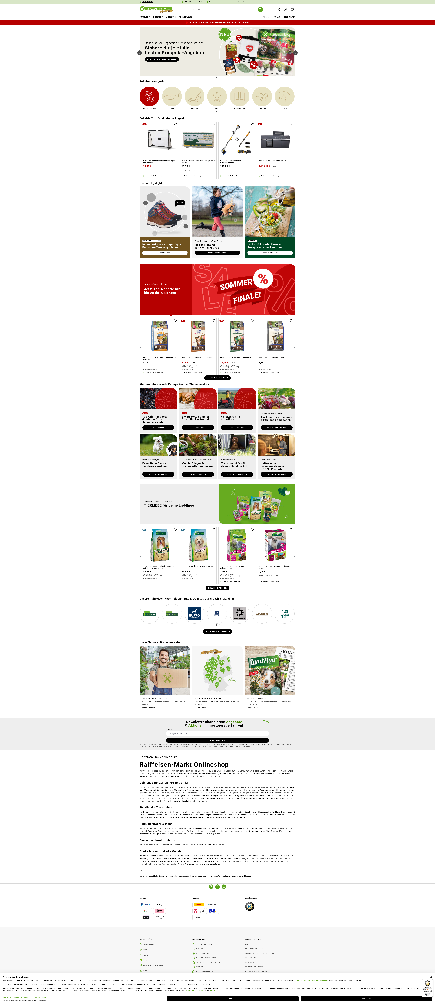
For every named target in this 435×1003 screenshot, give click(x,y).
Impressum (249, 962)
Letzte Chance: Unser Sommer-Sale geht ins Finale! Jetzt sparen (219, 22)
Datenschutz (250, 958)
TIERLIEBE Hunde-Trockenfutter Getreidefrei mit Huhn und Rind (159, 567)
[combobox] (226, 9)
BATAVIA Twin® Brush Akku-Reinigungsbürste (231, 162)
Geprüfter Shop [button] (251, 898)
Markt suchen (148, 944)
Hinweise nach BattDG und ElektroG (259, 953)
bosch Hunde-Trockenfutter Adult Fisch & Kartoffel (159, 358)
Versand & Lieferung (204, 953)
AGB (246, 944)
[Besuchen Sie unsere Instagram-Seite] (211, 886)
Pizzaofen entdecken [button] (277, 474)
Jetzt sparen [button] (158, 427)
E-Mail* (169, 730)
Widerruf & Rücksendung (206, 958)
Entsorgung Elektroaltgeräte (208, 962)
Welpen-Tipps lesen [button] (158, 474)
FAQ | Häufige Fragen (204, 944)
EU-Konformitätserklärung (256, 971)
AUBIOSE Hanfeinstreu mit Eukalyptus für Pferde (198, 162)
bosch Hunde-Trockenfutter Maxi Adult (197, 357)
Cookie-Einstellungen (254, 967)
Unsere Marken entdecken (217, 632)
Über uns (146, 960)
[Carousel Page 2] (219, 77)
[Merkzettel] (279, 9)
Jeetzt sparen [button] (237, 427)
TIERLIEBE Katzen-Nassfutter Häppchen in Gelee (275, 567)
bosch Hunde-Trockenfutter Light (272, 357)
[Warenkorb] (292, 9)
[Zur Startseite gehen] (158, 9)
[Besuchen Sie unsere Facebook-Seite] (217, 886)
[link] (149, 98)
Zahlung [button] (143, 898)
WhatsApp (147, 955)
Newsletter (147, 971)
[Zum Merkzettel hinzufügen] (175, 124)
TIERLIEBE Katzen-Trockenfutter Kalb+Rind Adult (233, 567)
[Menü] (431, 980)
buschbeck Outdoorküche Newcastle (273, 161)
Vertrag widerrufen (204, 971)
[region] (217, 150)
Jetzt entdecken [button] (270, 253)
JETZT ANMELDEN (217, 740)
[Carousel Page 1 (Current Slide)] (216, 77)
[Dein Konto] (286, 9)
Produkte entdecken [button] (217, 253)
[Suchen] (260, 9)
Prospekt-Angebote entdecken (162, 59)
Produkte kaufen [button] (198, 474)
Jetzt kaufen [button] (165, 253)
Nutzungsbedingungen (254, 949)
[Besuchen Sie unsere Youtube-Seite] (224, 886)
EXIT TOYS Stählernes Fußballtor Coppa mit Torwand (159, 162)
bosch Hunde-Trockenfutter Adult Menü (236, 357)
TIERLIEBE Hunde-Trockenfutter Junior (197, 566)
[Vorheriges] (139, 52)
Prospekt (147, 950)
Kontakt (199, 967)
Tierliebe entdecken (217, 588)
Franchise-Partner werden (154, 965)
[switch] (427, 994)
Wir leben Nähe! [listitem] (146, 939)
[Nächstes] (295, 52)
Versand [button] (195, 898)
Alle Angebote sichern (217, 378)
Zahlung (199, 949)
